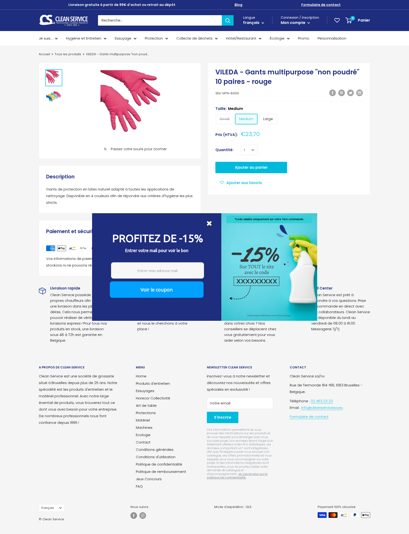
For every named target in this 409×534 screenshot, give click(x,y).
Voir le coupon (157, 289)
